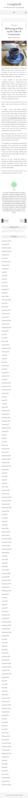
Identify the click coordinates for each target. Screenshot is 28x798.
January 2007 (5, 618)
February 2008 (6, 573)
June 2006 (5, 642)
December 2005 (6, 663)
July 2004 (4, 719)
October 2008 (6, 545)
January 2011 (5, 452)
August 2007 (5, 594)
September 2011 (6, 428)
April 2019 (4, 303)
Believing (14, 25)
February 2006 (6, 656)
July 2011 (4, 435)
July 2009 (4, 514)
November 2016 (6, 320)
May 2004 (4, 725)
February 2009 (6, 532)
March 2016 (5, 341)
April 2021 (4, 282)
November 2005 (6, 667)
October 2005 (6, 670)
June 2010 (4, 476)
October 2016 (5, 324)
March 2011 (5, 445)
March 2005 (5, 694)
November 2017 (6, 310)
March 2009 (5, 528)
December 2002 (6, 784)
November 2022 (6, 248)
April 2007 (4, 608)
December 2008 (6, 538)
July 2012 (4, 396)
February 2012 (6, 410)
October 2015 (5, 351)
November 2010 (6, 459)
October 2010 (5, 462)
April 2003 (4, 771)
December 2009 (6, 497)
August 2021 (5, 268)
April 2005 (4, 691)
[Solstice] (23, 221)
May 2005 (4, 687)
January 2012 (5, 414)
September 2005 (6, 674)
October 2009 (6, 504)
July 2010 (4, 473)
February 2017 (6, 313)
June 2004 (5, 722)
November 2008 (6, 542)
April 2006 (4, 649)
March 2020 (5, 296)
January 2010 (5, 493)
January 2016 (5, 345)
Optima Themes (18, 795)
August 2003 (5, 757)
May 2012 (4, 400)
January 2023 (5, 244)
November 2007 (6, 583)
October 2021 (5, 265)
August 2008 (5, 552)
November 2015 (6, 348)
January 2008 (5, 577)
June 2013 (4, 379)
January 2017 (5, 317)
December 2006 (6, 622)
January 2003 (5, 781)
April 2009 (5, 525)
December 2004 (6, 705)
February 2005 (6, 698)
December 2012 (6, 383)
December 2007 (6, 580)
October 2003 (6, 750)
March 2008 (5, 570)
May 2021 (4, 279)
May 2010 (4, 480)
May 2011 (4, 438)
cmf (19, 37)
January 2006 (5, 660)
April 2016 (4, 338)
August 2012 (5, 393)
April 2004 (5, 729)
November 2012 (6, 386)
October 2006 (6, 629)
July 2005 (4, 680)
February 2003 (6, 777)
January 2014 (5, 372)
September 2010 (6, 466)
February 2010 (6, 490)
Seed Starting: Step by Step (17, 118)
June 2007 (5, 601)
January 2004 (5, 739)
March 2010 (5, 487)
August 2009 (5, 511)
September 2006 (6, 632)
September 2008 (6, 549)
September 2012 (6, 390)
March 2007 (5, 611)
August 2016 (5, 331)
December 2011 (6, 417)
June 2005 (5, 684)
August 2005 (5, 677)
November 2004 (6, 708)
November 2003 (6, 746)
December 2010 (6, 455)
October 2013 (5, 376)
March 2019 (5, 306)
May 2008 (4, 563)
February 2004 (6, 736)
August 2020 (5, 289)
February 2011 (5, 448)
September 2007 (6, 590)
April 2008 (5, 566)
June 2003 (5, 764)
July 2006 (4, 639)
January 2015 (5, 365)
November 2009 (6, 500)
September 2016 (6, 327)
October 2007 (6, 587)
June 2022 (5, 258)
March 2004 (5, 732)
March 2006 (5, 653)
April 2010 (4, 483)
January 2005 (5, 701)
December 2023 (6, 241)
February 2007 (6, 615)
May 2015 (4, 358)
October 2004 (6, 712)
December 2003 (6, 743)
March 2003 (5, 774)
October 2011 (5, 424)
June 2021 (4, 275)
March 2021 (5, 286)
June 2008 (5, 559)
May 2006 (4, 646)
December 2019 (6, 300)
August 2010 (5, 469)
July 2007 (4, 597)
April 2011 (4, 442)
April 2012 (4, 403)
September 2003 (6, 753)
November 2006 (6, 625)
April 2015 (4, 362)
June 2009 (5, 518)
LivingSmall (14, 4)
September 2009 (6, 507)
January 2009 (5, 535)
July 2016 (4, 334)
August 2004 (5, 715)
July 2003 (4, 760)
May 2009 (4, 521)
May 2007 (4, 604)
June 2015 (4, 355)
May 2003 (4, 767)
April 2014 (4, 369)
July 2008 (4, 556)
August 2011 (5, 431)
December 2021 (6, 261)
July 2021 (4, 272)
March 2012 (5, 407)
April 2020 (4, 293)
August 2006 (5, 635)
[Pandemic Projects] (4, 221)
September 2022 (6, 251)
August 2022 (5, 255)
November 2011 (6, 421)
